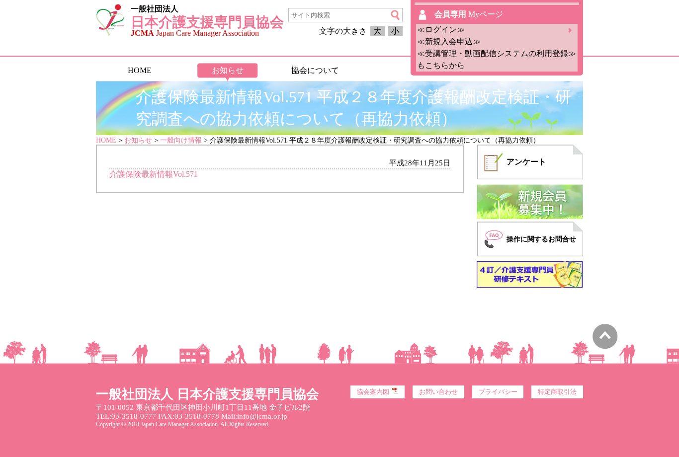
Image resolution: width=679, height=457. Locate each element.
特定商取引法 (557, 391)
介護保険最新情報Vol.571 (153, 174)
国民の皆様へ (402, 70)
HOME (140, 70)
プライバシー (498, 391)
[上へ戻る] (605, 346)
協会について (315, 70)
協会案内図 (373, 391)
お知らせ (228, 70)
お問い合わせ (438, 391)
